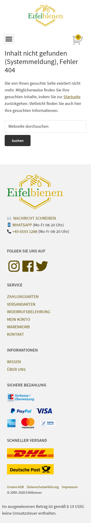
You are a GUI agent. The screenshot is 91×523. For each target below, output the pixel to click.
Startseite (71, 96)
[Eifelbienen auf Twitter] (42, 266)
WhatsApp (22, 225)
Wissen (14, 361)
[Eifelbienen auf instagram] (14, 266)
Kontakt (15, 334)
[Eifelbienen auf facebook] (28, 266)
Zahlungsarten (23, 296)
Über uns (16, 369)
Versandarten (21, 304)
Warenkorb (18, 326)
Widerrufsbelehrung (28, 311)
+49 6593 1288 (24, 231)
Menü (9, 39)
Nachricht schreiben (34, 218)
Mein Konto (18, 319)
